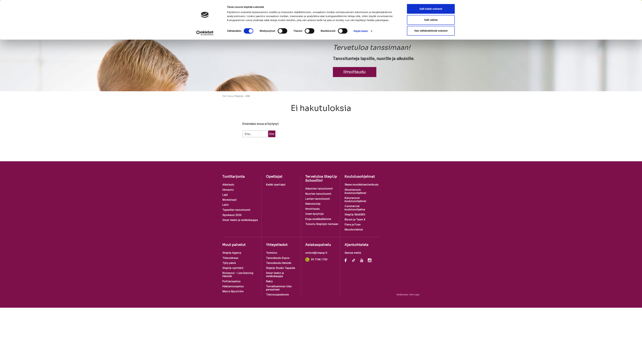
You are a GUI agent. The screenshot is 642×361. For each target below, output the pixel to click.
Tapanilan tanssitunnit (236, 209)
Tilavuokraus (230, 258)
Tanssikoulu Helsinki (278, 263)
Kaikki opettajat (276, 184)
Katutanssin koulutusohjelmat (355, 199)
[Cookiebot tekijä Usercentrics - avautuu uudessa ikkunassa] (205, 33)
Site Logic (414, 294)
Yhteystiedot (277, 245)
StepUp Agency (231, 252)
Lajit (225, 194)
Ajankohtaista (356, 245)
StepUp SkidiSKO (355, 214)
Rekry (269, 281)
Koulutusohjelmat (360, 176)
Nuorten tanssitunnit (318, 193)
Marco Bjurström (233, 291)
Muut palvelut (234, 245)
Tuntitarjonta (233, 176)
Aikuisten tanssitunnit (319, 188)
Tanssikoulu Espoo (278, 258)
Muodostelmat (354, 229)
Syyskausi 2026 (231, 215)
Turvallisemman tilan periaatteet (279, 288)
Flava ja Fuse (352, 224)
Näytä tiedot (361, 31)
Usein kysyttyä (314, 213)
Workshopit (229, 199)
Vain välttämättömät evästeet (431, 30)
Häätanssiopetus (233, 286)
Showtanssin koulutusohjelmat (355, 191)
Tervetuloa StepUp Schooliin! (321, 178)
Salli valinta (431, 19)
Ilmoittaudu (354, 71)
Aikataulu (228, 184)
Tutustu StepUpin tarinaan (321, 224)
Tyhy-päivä (229, 263)
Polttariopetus (231, 281)
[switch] (282, 31)
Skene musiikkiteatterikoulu (362, 184)
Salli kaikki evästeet (430, 8)
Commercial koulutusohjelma (355, 208)
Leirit (225, 204)
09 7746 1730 (319, 259)
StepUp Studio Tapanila (280, 268)
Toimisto (271, 252)
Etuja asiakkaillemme (318, 219)
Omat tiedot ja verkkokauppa (240, 220)
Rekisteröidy (312, 203)
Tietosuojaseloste (277, 294)
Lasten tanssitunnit (317, 198)
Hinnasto (228, 189)
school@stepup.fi (316, 252)
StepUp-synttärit (232, 268)
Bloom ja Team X (355, 219)
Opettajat (274, 176)
